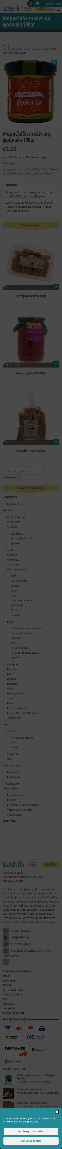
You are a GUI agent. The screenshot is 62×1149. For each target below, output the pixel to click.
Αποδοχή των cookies (31, 1131)
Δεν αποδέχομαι (31, 1140)
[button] (57, 1112)
